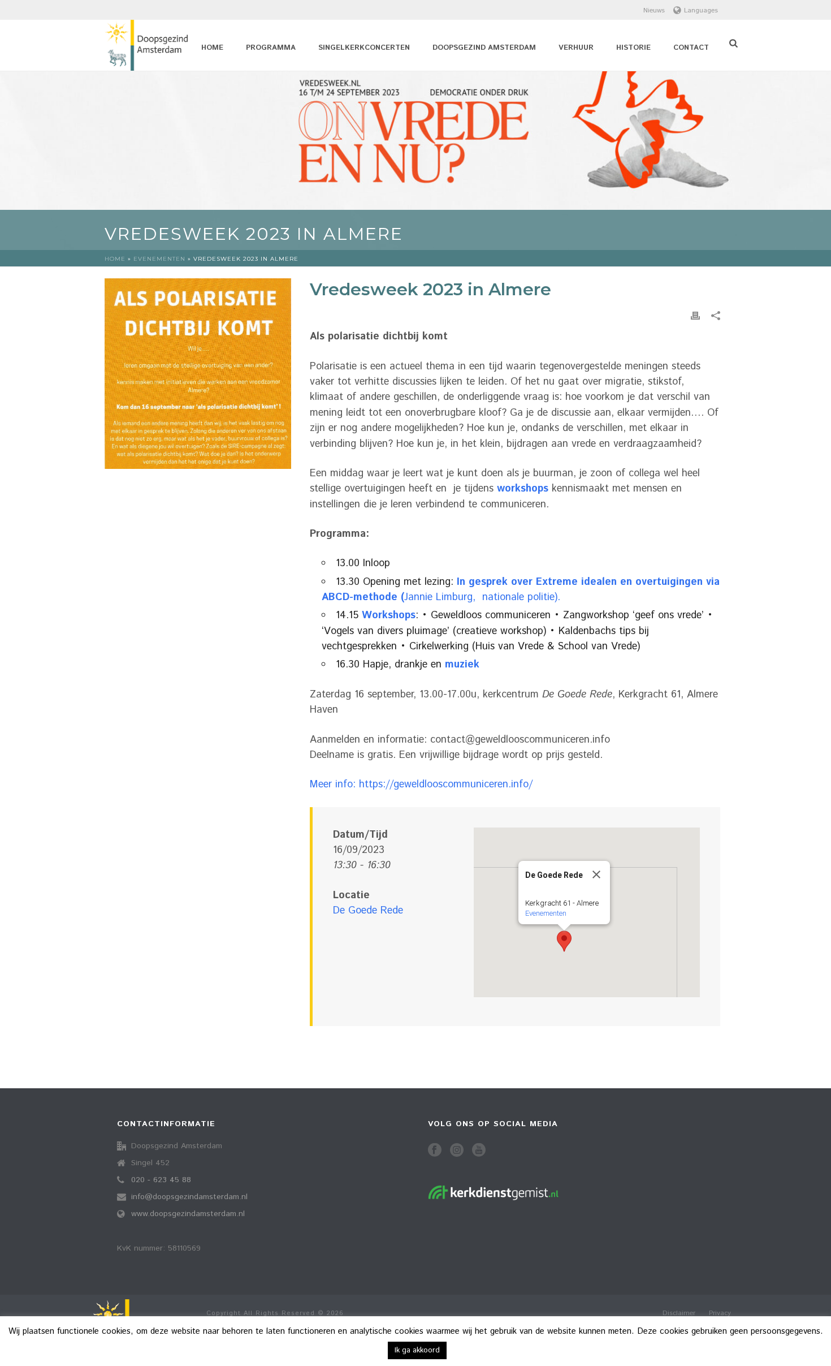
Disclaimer (679, 1313)
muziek (462, 664)
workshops (522, 488)
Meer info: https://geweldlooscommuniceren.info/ (421, 784)
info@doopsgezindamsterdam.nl (189, 1197)
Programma (271, 47)
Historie (633, 47)
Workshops (389, 615)
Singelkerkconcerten (364, 47)
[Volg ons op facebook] (435, 1150)
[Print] (695, 316)
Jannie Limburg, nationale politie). (521, 590)
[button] (564, 941)
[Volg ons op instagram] (457, 1150)
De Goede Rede (368, 910)
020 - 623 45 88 (161, 1180)
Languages (701, 10)
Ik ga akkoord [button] (417, 1350)
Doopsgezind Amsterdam (484, 47)
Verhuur (576, 47)
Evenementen (159, 258)
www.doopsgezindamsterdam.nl (188, 1214)
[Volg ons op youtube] (479, 1150)
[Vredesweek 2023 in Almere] (198, 373)
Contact (691, 47)
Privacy (720, 1313)
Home (212, 47)
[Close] (596, 874)
